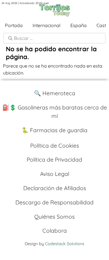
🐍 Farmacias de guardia (54, 130)
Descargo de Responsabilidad (54, 202)
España (78, 25)
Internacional (46, 25)
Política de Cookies (54, 145)
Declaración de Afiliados (54, 188)
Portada (14, 25)
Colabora (54, 230)
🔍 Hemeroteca (54, 93)
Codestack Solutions (64, 243)
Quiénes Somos (54, 216)
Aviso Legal (54, 173)
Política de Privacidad (54, 159)
